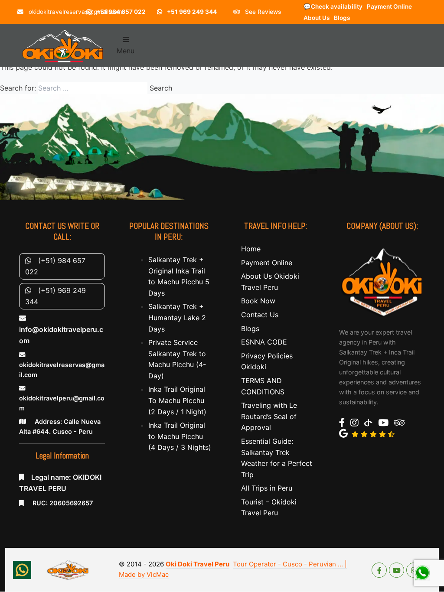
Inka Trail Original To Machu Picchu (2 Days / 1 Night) (177, 400)
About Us (317, 17)
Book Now (258, 300)
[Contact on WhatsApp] (22, 570)
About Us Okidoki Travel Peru (270, 282)
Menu (125, 50)
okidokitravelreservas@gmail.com (74, 11)
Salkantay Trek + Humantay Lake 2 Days (177, 317)
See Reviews (262, 11)
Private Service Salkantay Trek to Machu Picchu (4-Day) (177, 359)
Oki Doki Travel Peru (197, 564)
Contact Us (259, 314)
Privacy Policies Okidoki (267, 361)
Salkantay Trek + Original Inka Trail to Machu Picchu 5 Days (178, 276)
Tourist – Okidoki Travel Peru (269, 507)
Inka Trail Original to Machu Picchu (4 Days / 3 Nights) (179, 436)
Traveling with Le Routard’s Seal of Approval (269, 416)
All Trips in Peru (266, 488)
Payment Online (389, 6)
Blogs (342, 17)
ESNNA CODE (264, 342)
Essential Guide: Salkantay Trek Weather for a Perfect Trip (276, 458)
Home (251, 248)
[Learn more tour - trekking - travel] (382, 281)
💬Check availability (333, 6)
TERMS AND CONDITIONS (262, 386)
